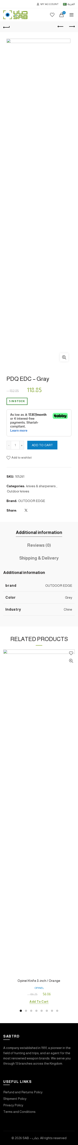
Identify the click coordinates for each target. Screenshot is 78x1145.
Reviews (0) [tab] (39, 545)
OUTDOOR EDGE (31, 501)
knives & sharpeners (41, 486)
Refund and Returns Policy (22, 1092)
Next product (71, 26)
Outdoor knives (18, 491)
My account (49, 4)
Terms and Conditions (19, 1112)
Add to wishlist (21, 457)
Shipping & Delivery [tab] (39, 558)
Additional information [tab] (39, 532)
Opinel (39, 987)
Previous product (60, 26)
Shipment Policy (14, 1098)
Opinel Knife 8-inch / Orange (39, 981)
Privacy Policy (13, 1105)
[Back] (6, 26)
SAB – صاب (31, 1138)
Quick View (71, 661)
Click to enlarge (64, 357)
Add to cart (42, 445)
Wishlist (52, 15)
